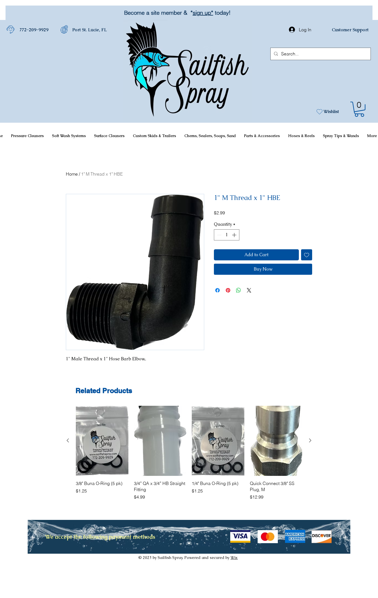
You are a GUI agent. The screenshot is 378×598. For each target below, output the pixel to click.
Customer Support (350, 30)
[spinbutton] (226, 235)
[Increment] (235, 235)
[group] (189, 453)
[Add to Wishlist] (306, 254)
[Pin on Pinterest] (228, 290)
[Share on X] (249, 290)
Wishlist (331, 111)
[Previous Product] (67, 440)
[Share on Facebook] (217, 290)
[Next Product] (310, 440)
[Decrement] (218, 235)
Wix (234, 557)
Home (72, 174)
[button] (359, 109)
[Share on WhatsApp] (238, 290)
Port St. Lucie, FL (89, 30)
